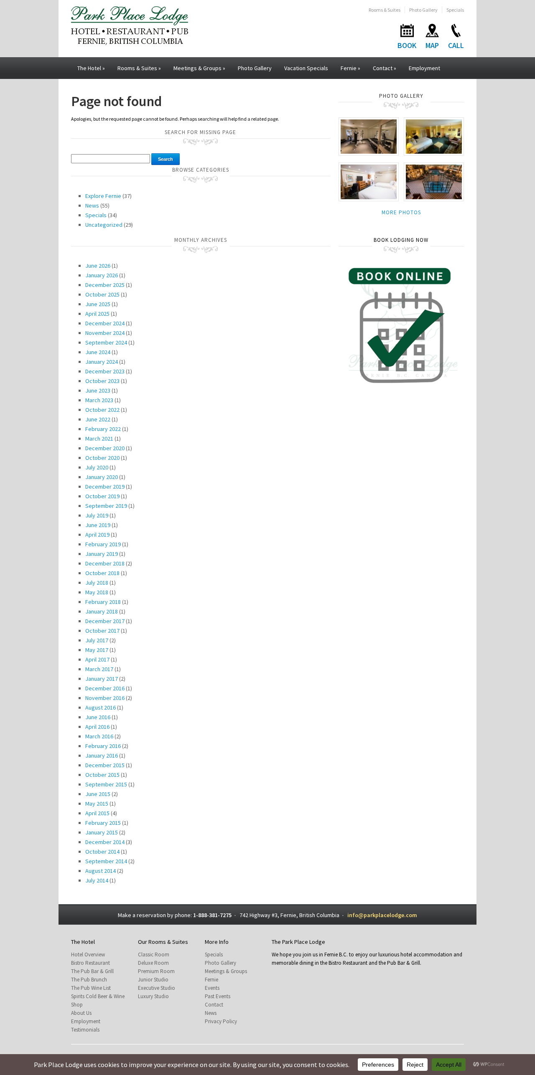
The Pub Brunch (89, 979)
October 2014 (102, 851)
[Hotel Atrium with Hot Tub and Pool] (434, 181)
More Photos (401, 212)
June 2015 (97, 794)
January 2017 (101, 678)
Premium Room (156, 971)
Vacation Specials (306, 68)
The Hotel (91, 68)
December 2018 (105, 563)
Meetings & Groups (199, 68)
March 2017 (99, 669)
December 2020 (105, 448)
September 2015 (106, 784)
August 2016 (100, 707)
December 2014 (105, 842)
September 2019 (106, 506)
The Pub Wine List (91, 987)
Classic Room (153, 954)
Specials (455, 10)
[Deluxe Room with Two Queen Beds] (369, 181)
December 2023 (105, 371)
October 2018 (102, 573)
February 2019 (103, 544)
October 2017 (102, 630)
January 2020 (101, 477)
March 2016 (99, 736)
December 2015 (105, 765)
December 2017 (105, 621)
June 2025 (97, 304)
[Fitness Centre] (369, 136)
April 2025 (97, 313)
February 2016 (103, 746)
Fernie (350, 68)
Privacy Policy (221, 1021)
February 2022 (103, 429)
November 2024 (105, 333)
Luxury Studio (153, 996)
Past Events (217, 996)
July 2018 (96, 582)
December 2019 (105, 486)
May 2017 (96, 650)
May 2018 (96, 592)
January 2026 (101, 275)
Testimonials (85, 1029)
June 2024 (97, 352)
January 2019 (101, 554)
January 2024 (101, 361)
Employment (424, 68)
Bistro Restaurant (90, 962)
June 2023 (97, 390)
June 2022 (97, 419)
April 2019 (97, 534)
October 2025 (102, 294)
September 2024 (106, 342)
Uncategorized (103, 224)
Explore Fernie (103, 196)
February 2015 (103, 823)
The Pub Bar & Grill (92, 971)
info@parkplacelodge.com (382, 915)
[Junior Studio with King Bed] (434, 136)
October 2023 (102, 381)
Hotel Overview (88, 954)
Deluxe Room (153, 962)
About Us (81, 1013)
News (92, 205)
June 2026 (97, 265)
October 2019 (102, 496)
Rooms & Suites (384, 10)
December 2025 (105, 285)
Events (212, 987)
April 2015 (97, 813)
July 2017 (96, 640)
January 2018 (101, 611)
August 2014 (100, 871)
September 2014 (106, 861)
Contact (384, 68)
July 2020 (96, 467)
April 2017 (97, 659)
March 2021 (99, 438)
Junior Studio (153, 979)
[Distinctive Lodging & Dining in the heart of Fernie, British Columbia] (129, 25)
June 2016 (97, 717)
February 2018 (103, 602)
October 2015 (102, 774)
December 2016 (105, 688)
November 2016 (105, 698)
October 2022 (102, 409)
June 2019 (97, 525)
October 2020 (102, 457)
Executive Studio (156, 987)
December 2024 (105, 323)
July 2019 (96, 515)
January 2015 (101, 832)
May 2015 (96, 803)
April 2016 (97, 726)
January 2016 (101, 755)
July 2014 (96, 880)
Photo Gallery (423, 10)
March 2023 (99, 400)
